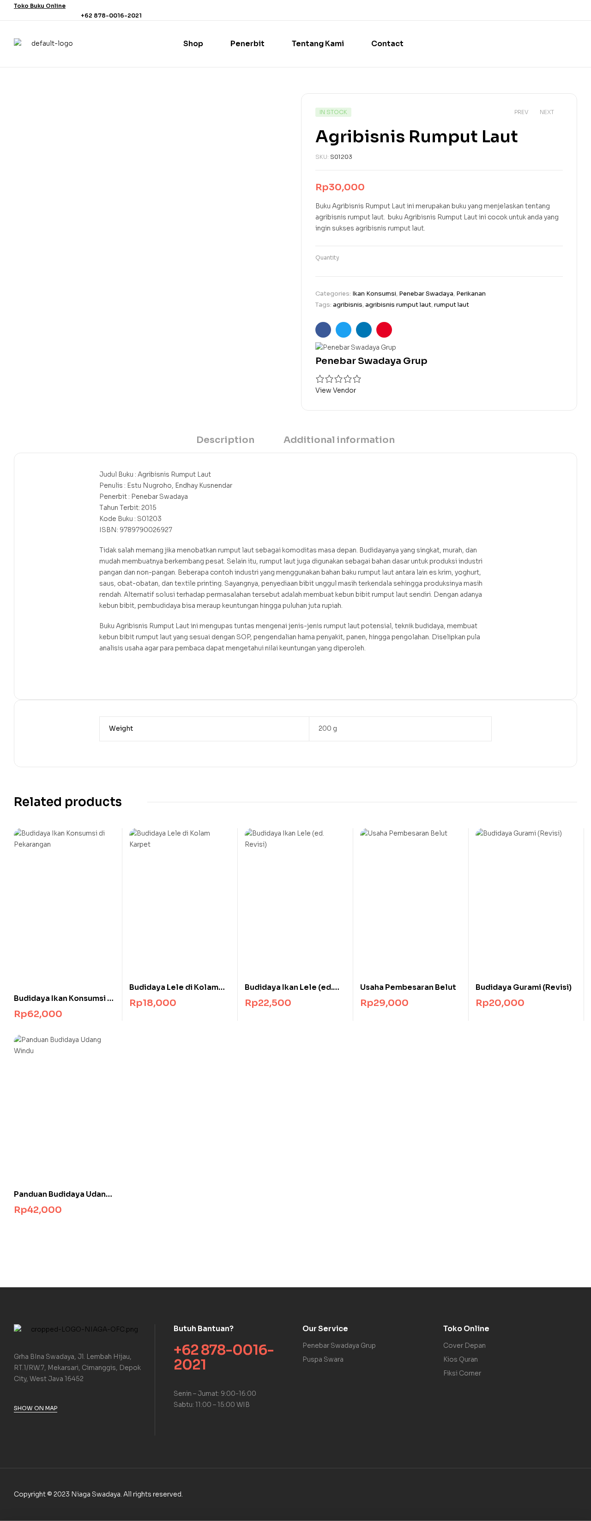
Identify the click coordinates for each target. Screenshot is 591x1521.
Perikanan (471, 293)
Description (225, 440)
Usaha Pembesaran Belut (408, 987)
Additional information (339, 440)
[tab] (225, 443)
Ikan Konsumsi (374, 293)
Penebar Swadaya (426, 293)
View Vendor (335, 390)
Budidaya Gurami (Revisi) (524, 987)
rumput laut (451, 305)
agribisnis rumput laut (398, 305)
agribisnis (347, 305)
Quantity (327, 257)
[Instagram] (571, 10)
